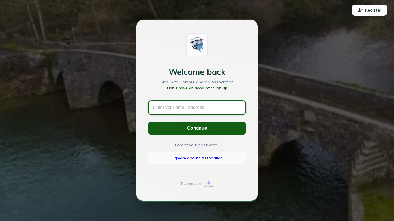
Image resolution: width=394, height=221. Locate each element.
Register (373, 10)
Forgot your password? (197, 145)
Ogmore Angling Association (197, 158)
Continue (197, 128)
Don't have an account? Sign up (197, 88)
